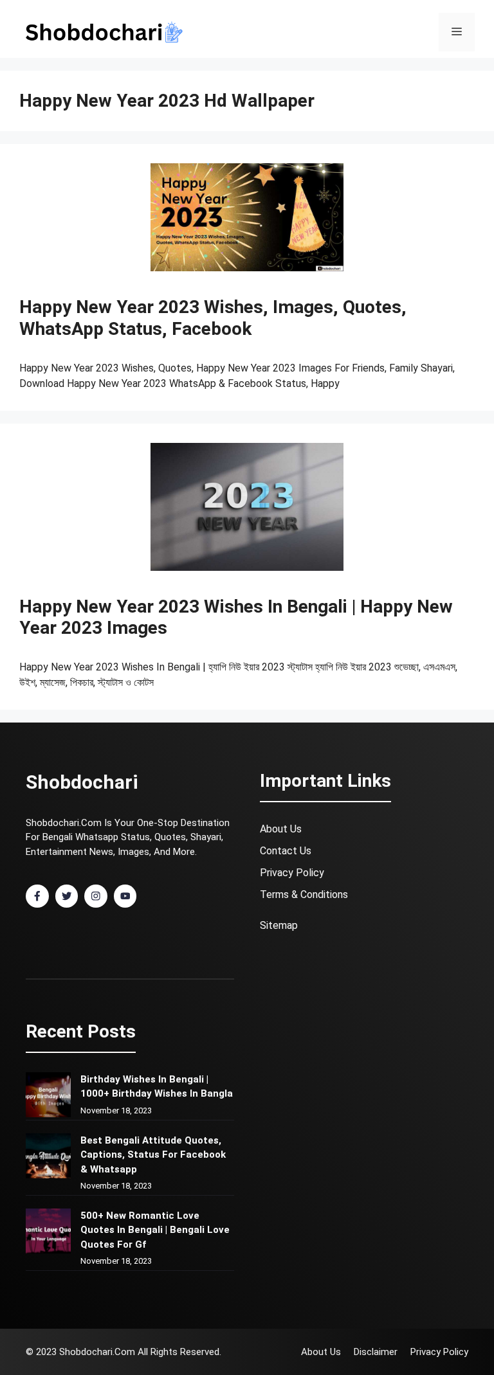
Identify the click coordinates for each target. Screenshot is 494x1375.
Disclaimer (376, 1352)
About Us (281, 829)
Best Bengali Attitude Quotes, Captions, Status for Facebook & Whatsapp (153, 1155)
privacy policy (292, 873)
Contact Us (285, 851)
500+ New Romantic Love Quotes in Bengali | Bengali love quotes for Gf (155, 1230)
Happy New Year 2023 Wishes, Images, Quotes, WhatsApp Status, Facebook (213, 317)
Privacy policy (439, 1352)
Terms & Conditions (304, 894)
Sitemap (279, 925)
